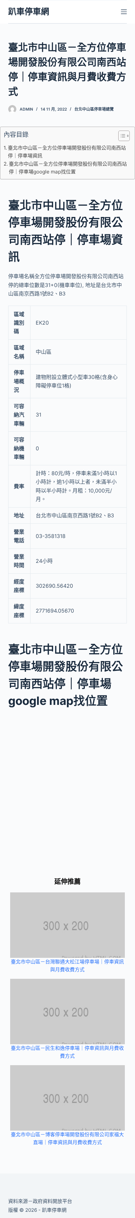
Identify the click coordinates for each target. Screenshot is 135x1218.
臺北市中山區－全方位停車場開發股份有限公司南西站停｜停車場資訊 (67, 152)
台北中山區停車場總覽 (94, 109)
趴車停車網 (28, 11)
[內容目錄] (124, 136)
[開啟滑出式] (124, 12)
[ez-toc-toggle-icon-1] (120, 137)
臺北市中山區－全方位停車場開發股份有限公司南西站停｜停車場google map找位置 (68, 168)
